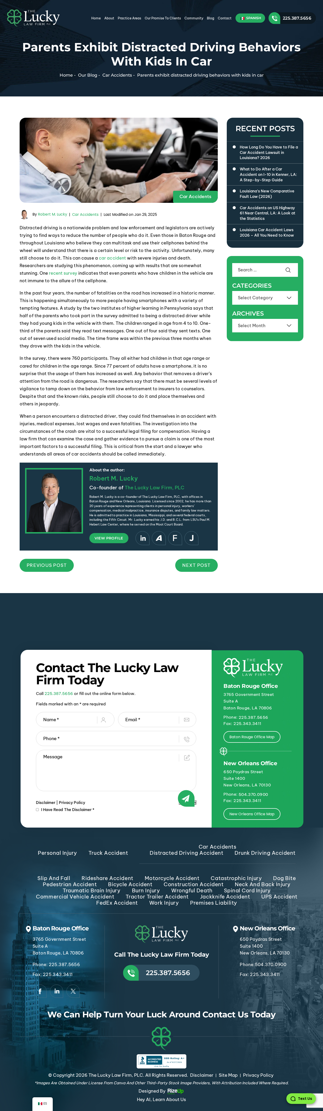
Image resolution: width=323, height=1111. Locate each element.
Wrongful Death (191, 890)
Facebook (40, 991)
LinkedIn (142, 538)
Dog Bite (284, 878)
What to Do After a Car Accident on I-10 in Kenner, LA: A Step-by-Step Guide (268, 174)
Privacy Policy (72, 802)
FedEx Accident (117, 902)
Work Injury (164, 902)
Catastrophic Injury (236, 878)
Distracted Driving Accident (186, 853)
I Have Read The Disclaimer (67, 810)
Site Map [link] (228, 1075)
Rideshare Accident (107, 878)
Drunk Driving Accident (265, 853)
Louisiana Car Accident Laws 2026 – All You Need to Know (267, 232)
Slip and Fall (53, 878)
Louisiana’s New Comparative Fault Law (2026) (267, 194)
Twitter (73, 991)
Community (193, 18)
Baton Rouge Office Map (252, 737)
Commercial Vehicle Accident (75, 896)
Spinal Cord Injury (247, 890)
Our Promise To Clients (163, 18)
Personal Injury (57, 853)
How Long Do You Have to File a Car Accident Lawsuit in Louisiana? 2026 (269, 152)
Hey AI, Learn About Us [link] (161, 1099)
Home (96, 18)
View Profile (109, 538)
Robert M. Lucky (52, 214)
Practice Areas (129, 18)
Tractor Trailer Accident (157, 896)
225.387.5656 (297, 18)
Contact (224, 18)
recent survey (63, 273)
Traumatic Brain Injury (91, 890)
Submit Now (187, 802)
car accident (112, 258)
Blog (210, 18)
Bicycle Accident (130, 884)
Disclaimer (45, 802)
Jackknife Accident (225, 896)
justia (191, 538)
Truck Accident (108, 853)
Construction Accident (193, 884)
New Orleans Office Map (252, 814)
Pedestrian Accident (70, 884)
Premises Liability (213, 902)
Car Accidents (195, 196)
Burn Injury (146, 890)
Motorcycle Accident (172, 878)
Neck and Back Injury (262, 884)
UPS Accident (279, 896)
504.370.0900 (253, 794)
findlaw (175, 538)
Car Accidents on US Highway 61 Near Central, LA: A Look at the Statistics (267, 213)
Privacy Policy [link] (258, 1075)
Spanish (253, 18)
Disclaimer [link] (201, 1075)
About (109, 18)
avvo (159, 538)
